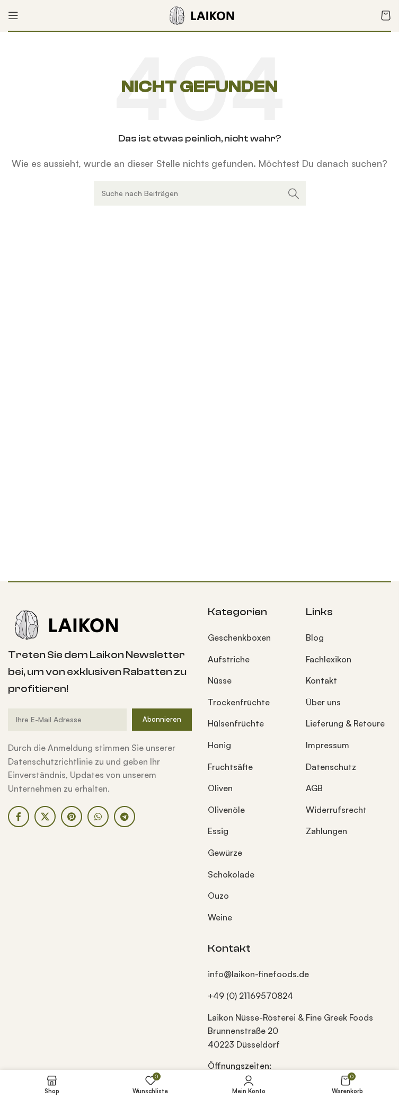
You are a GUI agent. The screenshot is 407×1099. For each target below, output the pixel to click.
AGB (314, 788)
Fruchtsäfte (230, 766)
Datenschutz (331, 766)
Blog (315, 637)
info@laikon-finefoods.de (258, 974)
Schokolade (231, 874)
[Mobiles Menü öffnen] (13, 15)
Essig (218, 831)
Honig (219, 745)
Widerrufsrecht (336, 809)
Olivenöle (226, 809)
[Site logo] (199, 14)
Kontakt (321, 680)
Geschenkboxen (239, 637)
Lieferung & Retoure (345, 723)
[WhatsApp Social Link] (98, 816)
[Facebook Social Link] (18, 816)
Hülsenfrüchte (236, 723)
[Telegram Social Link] (124, 816)
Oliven (220, 788)
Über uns (323, 702)
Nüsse (220, 680)
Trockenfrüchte (239, 702)
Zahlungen (326, 831)
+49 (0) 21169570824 (250, 995)
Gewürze (225, 852)
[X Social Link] (45, 816)
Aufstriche (229, 659)
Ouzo (218, 895)
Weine (220, 917)
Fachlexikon (328, 659)
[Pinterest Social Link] (71, 816)
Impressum (327, 745)
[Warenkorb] (385, 15)
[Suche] (293, 193)
